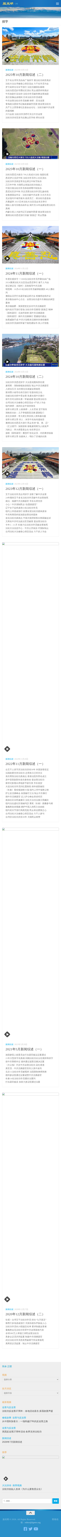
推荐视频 (17, 1485)
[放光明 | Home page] (13, 3)
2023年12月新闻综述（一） (25, 489)
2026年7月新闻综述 (12, 1442)
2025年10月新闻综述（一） (25, 169)
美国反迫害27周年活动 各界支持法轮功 (22, 1431)
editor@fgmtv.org (33, 1522)
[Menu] (57, 3)
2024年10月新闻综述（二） (25, 376)
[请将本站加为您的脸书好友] (25, 1529)
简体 (28, 9)
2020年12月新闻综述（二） (25, 1314)
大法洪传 (6, 1485)
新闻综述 (9, 70)
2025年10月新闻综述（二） (25, 75)
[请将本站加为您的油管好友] (36, 1529)
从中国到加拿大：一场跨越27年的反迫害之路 (25, 1421)
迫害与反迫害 (9, 1407)
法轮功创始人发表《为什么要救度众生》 (22, 1489)
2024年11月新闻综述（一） (25, 273)
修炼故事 (6, 1417)
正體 (33, 9)
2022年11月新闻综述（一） (25, 764)
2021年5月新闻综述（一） (24, 1049)
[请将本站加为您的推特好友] (30, 1529)
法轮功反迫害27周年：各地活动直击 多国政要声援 (27, 1411)
